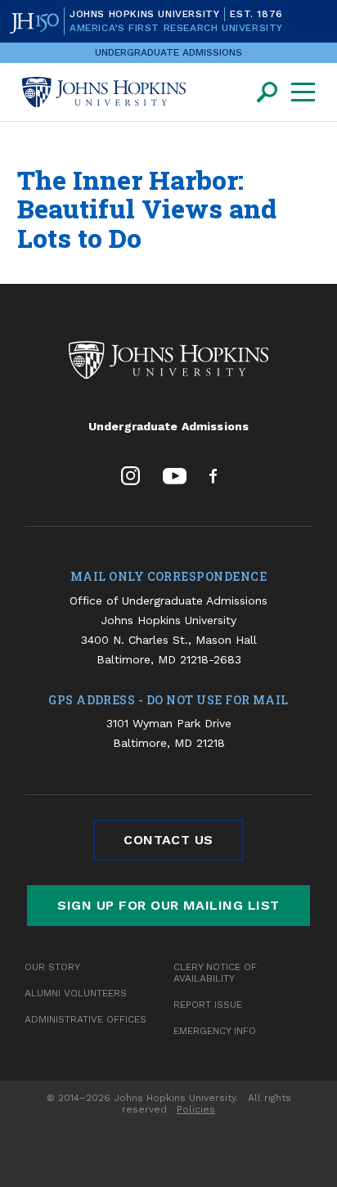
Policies (196, 1109)
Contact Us (168, 840)
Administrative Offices (85, 1019)
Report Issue (207, 1004)
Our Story (52, 967)
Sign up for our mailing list (168, 905)
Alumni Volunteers (76, 993)
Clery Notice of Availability (215, 972)
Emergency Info (214, 1030)
